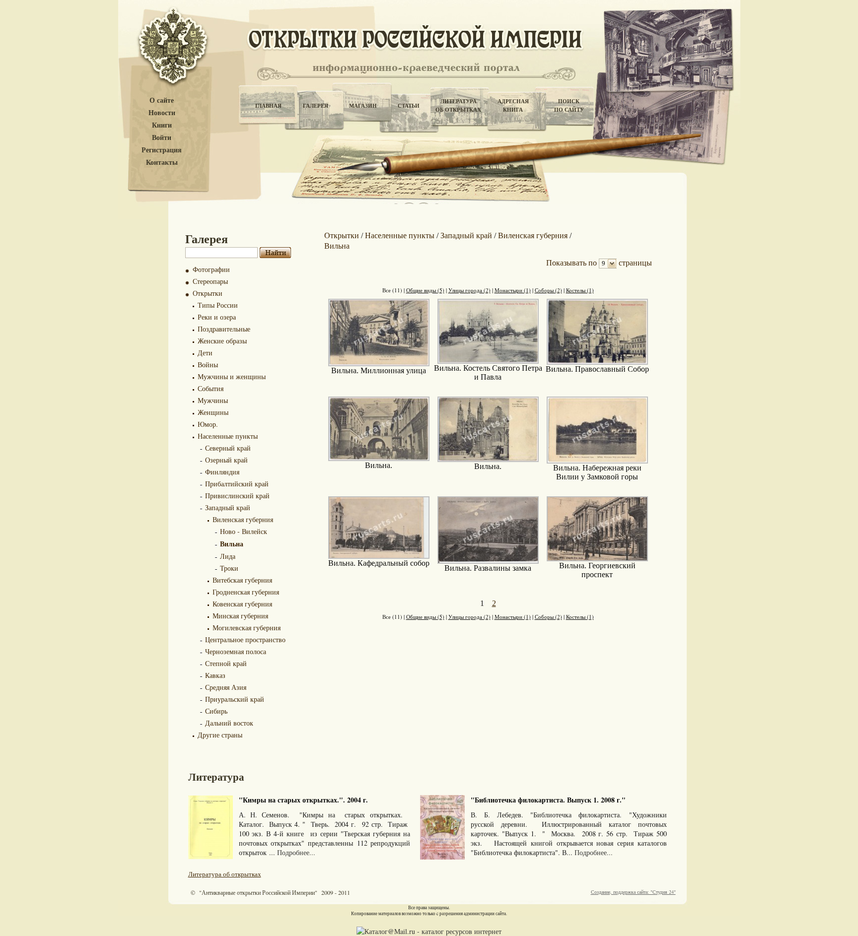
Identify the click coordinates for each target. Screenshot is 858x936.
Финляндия (222, 471)
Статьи (409, 106)
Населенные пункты (228, 436)
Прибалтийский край (237, 483)
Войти (161, 137)
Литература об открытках (224, 873)
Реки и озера (217, 317)
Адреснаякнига (513, 105)
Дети (205, 352)
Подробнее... (296, 852)
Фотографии (211, 269)
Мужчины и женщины (232, 376)
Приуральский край (234, 699)
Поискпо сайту (569, 105)
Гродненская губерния (246, 592)
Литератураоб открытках (458, 105)
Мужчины (213, 400)
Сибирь (216, 711)
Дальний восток (229, 723)
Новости (161, 113)
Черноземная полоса (235, 651)
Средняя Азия (225, 687)
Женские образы (222, 340)
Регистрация (162, 150)
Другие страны (220, 734)
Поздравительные (224, 329)
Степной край (226, 663)
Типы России (218, 305)
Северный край (228, 448)
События (210, 388)
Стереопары (210, 281)
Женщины (213, 412)
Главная (268, 106)
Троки (229, 568)
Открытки (207, 293)
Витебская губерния (242, 580)
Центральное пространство (245, 639)
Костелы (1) (580, 290)
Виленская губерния (243, 519)
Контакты (162, 162)
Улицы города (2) (469, 290)
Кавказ (215, 675)
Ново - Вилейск (243, 531)
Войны (208, 364)
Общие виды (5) (425, 290)
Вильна (231, 543)
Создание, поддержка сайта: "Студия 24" (633, 891)
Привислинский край (237, 495)
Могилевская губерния (247, 627)
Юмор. (208, 424)
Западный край (227, 507)
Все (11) (392, 290)
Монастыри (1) (513, 290)
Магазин (363, 106)
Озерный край (226, 460)
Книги (162, 125)
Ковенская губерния (242, 603)
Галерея (315, 106)
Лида (227, 556)
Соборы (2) (548, 290)
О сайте (161, 100)
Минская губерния (240, 615)
